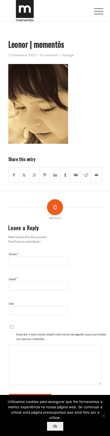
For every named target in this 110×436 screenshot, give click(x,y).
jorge (70, 55)
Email (13, 279)
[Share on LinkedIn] (55, 174)
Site (11, 303)
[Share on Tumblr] (65, 174)
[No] (103, 415)
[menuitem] (94, 11)
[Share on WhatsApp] (34, 174)
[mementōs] (45, 10)
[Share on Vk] (76, 174)
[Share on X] (24, 174)
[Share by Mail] (96, 174)
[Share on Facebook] (14, 174)
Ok (55, 426)
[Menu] (94, 11)
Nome (14, 254)
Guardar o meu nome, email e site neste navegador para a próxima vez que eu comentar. (61, 337)
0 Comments (49, 55)
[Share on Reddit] (86, 174)
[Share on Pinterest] (45, 174)
